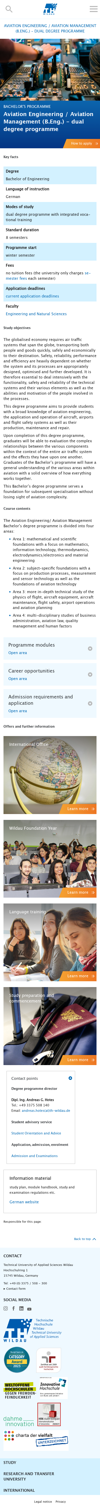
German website (24, 1202)
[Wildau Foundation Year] (50, 859)
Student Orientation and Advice (36, 1133)
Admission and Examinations (34, 1156)
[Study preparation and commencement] (50, 1026)
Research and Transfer (28, 1474)
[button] (9, 9)
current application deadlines (32, 296)
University (14, 1479)
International (19, 1490)
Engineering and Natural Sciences (36, 314)
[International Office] (50, 775)
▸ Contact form (14, 1288)
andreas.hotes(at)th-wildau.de (45, 1110)
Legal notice (43, 1501)
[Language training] (50, 942)
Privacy (61, 1501)
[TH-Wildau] (50, 13)
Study (9, 1463)
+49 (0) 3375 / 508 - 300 (28, 1283)
